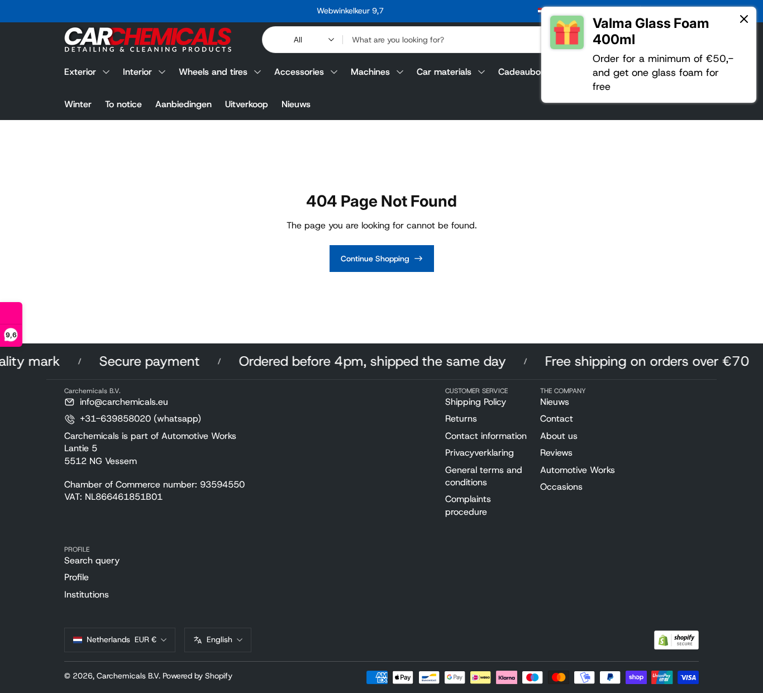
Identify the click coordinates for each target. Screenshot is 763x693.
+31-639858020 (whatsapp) (140, 418)
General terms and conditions (483, 476)
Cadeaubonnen (529, 72)
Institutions (86, 594)
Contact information (486, 436)
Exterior (80, 72)
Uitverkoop (246, 104)
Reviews (556, 452)
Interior (137, 72)
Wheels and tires (213, 72)
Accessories (299, 72)
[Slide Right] (520, 11)
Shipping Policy (475, 402)
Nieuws (296, 104)
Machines (370, 72)
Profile (76, 577)
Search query (92, 560)
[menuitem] (488, 402)
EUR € (121, 639)
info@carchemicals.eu (124, 402)
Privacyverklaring (479, 452)
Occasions (561, 487)
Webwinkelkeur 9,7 (350, 11)
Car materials (444, 72)
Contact (556, 418)
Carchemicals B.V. (128, 676)
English (219, 639)
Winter (78, 104)
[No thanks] (744, 20)
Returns (461, 418)
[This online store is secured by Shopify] (676, 640)
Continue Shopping (375, 259)
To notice (123, 104)
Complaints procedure (468, 505)
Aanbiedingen (183, 104)
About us (559, 436)
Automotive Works (577, 470)
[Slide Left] (180, 11)
